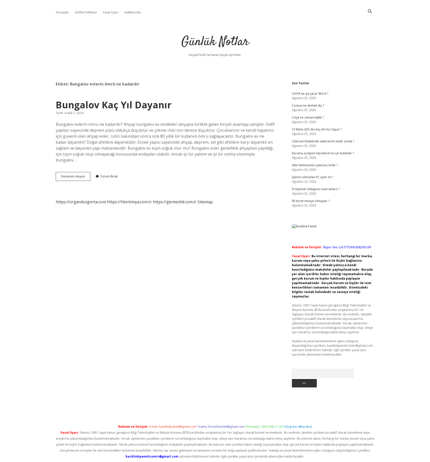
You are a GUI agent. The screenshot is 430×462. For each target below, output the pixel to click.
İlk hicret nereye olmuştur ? (310, 201)
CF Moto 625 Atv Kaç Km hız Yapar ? (317, 129)
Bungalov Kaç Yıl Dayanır (113, 104)
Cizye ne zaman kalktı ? (308, 117)
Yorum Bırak (109, 176)
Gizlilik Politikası (86, 12)
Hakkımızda (132, 12)
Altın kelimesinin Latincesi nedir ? (315, 165)
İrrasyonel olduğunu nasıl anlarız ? (316, 189)
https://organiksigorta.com (81, 202)
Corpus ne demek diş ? (308, 105)
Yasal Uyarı (110, 12)
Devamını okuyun (75, 177)
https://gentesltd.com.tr (175, 202)
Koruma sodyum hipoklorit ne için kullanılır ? (323, 153)
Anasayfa (62, 12)
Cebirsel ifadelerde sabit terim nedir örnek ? (323, 141)
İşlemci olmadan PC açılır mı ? (312, 177)
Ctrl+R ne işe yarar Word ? (310, 93)
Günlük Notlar (215, 42)
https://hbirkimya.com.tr (129, 202)
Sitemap (205, 202)
